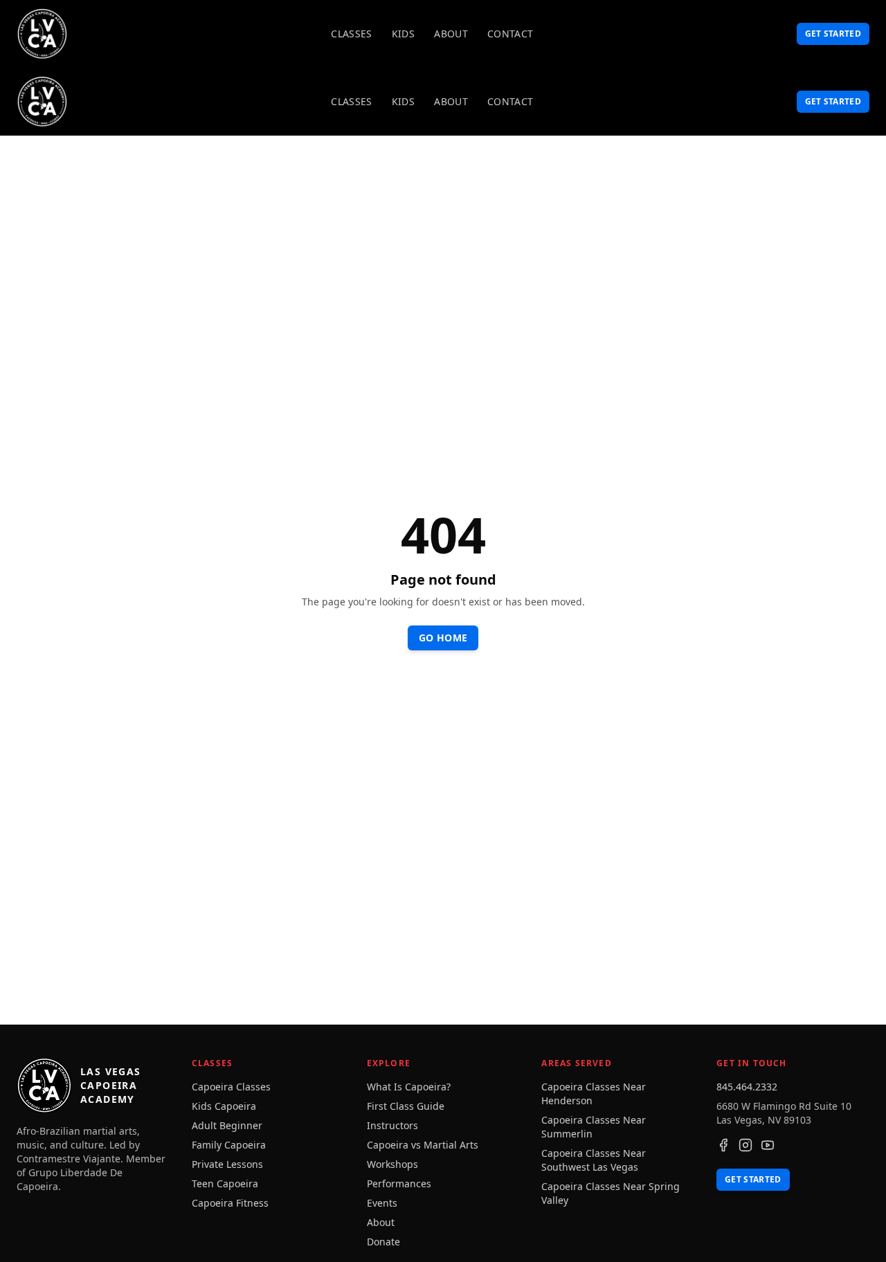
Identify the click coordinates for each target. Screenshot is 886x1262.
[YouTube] (768, 1145)
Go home (443, 637)
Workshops (392, 1164)
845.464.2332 (746, 1086)
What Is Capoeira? (409, 1086)
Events (382, 1202)
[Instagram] (745, 1145)
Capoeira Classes (231, 1086)
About (451, 33)
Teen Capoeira (225, 1183)
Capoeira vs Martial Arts (422, 1144)
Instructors (392, 1125)
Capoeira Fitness (230, 1202)
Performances (399, 1183)
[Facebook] (723, 1145)
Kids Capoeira (224, 1106)
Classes (351, 33)
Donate (383, 1241)
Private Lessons (227, 1164)
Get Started (833, 33)
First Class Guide (405, 1106)
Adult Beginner (227, 1125)
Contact (510, 33)
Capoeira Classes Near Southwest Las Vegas (593, 1159)
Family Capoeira (229, 1144)
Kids (403, 33)
